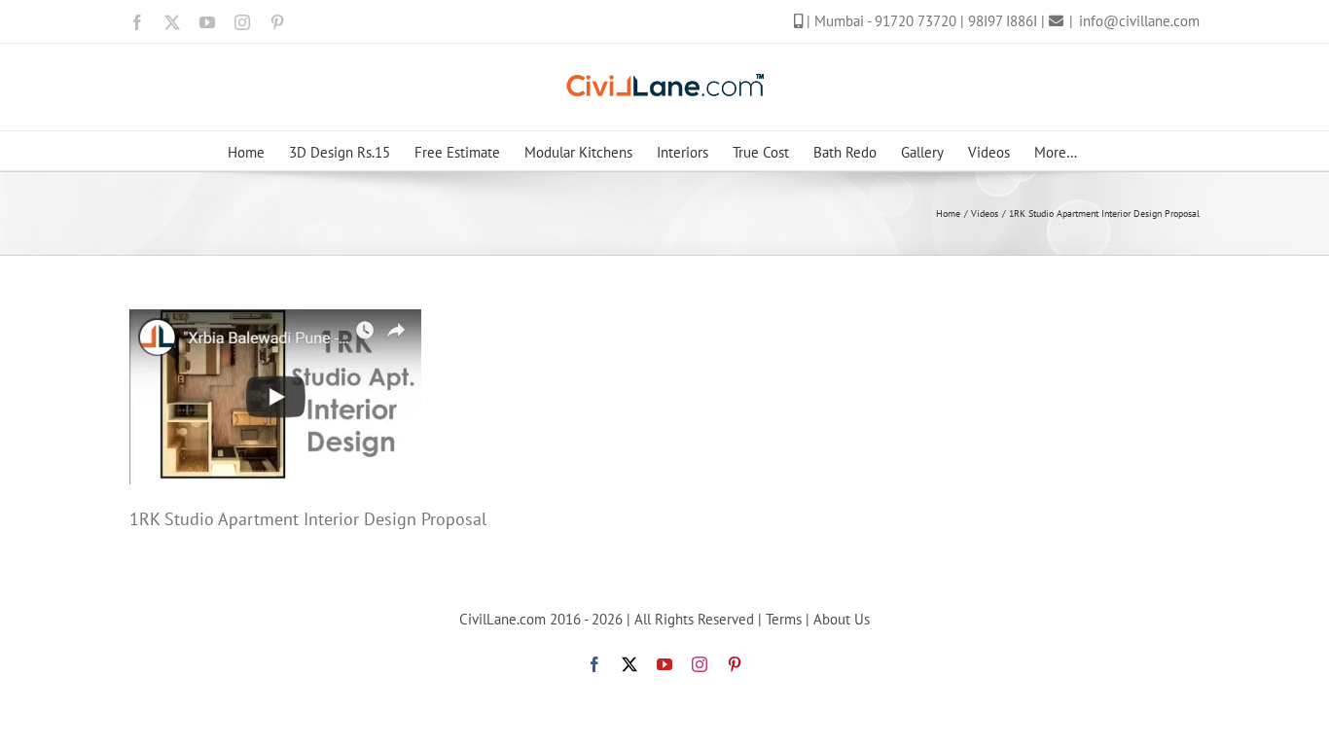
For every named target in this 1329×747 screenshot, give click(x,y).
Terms (784, 619)
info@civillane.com (1139, 21)
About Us (841, 619)
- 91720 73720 (913, 21)
